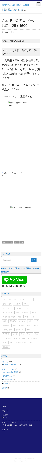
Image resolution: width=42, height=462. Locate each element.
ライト (27, 308)
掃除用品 (6, 325)
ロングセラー (7, 312)
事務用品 (25, 312)
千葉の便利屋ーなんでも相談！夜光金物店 (17, 425)
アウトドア (7, 304)
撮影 (14, 325)
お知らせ (5, 362)
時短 (28, 325)
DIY (4, 299)
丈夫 (17, 312)
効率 (19, 317)
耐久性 (29, 334)
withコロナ (12, 299)
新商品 (21, 325)
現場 (22, 334)
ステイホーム (7, 308)
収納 (26, 317)
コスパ (26, 304)
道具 (4, 343)
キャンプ (17, 304)
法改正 (35, 325)
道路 (11, 343)
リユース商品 (7, 380)
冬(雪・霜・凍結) (9, 317)
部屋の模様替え (21, 343)
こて (37, 299)
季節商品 (13, 321)
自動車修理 (7, 338)
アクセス (5, 411)
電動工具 (6, 347)
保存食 (34, 312)
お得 (30, 299)
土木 (16, 242)
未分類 (4, 388)
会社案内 (5, 415)
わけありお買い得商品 (10, 372)
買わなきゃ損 (32, 338)
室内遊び (22, 321)
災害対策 (6, 334)
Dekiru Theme (29, 459)
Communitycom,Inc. (21, 461)
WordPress (18, 459)
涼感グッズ (19, 330)
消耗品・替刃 (7, 330)
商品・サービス (7, 242)
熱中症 (15, 334)
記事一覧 (5, 430)
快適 (36, 321)
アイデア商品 (7, 376)
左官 (30, 321)
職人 (36, 334)
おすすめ (23, 299)
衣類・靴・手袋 (19, 338)
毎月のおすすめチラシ (10, 365)
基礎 (4, 321)
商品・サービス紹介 (9, 422)
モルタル (19, 308)
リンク (5, 418)
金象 (22, 242)
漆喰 (28, 330)
